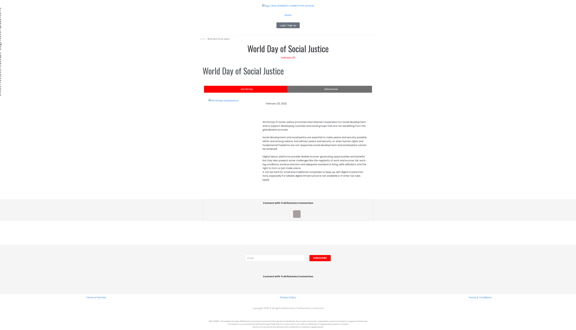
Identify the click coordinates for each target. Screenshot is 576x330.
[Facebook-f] (265, 287)
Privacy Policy (288, 297)
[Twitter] (279, 214)
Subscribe (320, 258)
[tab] (245, 89)
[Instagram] (288, 214)
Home (202, 39)
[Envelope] (297, 214)
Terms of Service (96, 297)
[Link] (305, 214)
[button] (288, 25)
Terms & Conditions (480, 297)
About (288, 15)
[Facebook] (270, 214)
